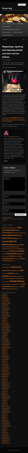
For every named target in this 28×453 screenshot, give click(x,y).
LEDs (22, 276)
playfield (9, 284)
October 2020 (5, 329)
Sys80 (19, 254)
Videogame (18, 258)
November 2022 (5, 308)
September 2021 (5, 315)
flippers (11, 273)
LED (20, 276)
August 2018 (5, 359)
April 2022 (4, 311)
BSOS (8, 270)
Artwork (15, 227)
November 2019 (5, 344)
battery (4, 270)
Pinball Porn (20, 248)
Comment (7, 178)
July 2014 (4, 400)
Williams (7, 118)
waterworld (11, 289)
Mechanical (17, 245)
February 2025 (5, 299)
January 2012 (5, 437)
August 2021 (5, 317)
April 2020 (4, 338)
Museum (4, 247)
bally (13, 267)
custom (18, 270)
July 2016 (4, 377)
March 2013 (4, 420)
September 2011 (5, 443)
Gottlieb (5, 241)
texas (17, 286)
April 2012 (4, 432)
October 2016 (5, 374)
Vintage (22, 258)
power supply (13, 284)
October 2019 (5, 346)
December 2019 (5, 343)
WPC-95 (15, 118)
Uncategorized (7, 258)
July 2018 (4, 361)
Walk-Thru (5, 289)
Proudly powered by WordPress (14, 450)
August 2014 (5, 399)
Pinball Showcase (5, 251)
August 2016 (5, 376)
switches (19, 120)
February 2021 (5, 324)
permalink (10, 121)
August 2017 (5, 370)
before (18, 230)
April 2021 (4, 321)
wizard (16, 288)
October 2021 (5, 314)
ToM (19, 286)
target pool (13, 286)
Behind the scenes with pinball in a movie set (11, 29)
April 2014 (4, 405)
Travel (20, 256)
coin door (7, 120)
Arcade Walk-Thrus (10, 227)
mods (11, 278)
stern (4, 286)
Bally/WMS (14, 117)
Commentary (15, 232)
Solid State (10, 253)
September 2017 (5, 368)
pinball (22, 278)
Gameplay (14, 238)
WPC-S (18, 118)
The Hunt (12, 256)
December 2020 (5, 326)
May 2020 (4, 336)
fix (7, 273)
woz (18, 288)
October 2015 (5, 385)
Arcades (4, 228)
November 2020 (5, 327)
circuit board (13, 270)
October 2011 (5, 441)
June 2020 (4, 335)
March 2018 (4, 364)
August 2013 (5, 412)
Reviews (3, 253)
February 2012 (5, 435)
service (15, 120)
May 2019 (4, 352)
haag (10, 276)
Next (24, 39)
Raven (17, 284)
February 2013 (5, 421)
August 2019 (5, 349)
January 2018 (5, 365)
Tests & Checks (5, 256)
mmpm (8, 278)
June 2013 (4, 415)
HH (13, 276)
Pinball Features (6, 248)
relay (20, 284)
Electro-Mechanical (10, 235)
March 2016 (4, 382)
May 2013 (4, 417)
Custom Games (22, 232)
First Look (6, 238)
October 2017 (5, 367)
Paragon (18, 278)
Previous (4, 39)
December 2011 (5, 438)
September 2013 (5, 411)
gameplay (17, 273)
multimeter (11, 120)
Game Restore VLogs (6, 26)
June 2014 (4, 402)
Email (7, 203)
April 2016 (4, 381)
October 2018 (5, 358)
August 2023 (5, 305)
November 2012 (5, 424)
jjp (18, 276)
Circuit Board (7, 233)
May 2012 (4, 431)
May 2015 (4, 393)
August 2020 (5, 332)
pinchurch (4, 284)
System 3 (23, 253)
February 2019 (5, 356)
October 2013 (5, 409)
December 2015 (5, 384)
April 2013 (4, 418)
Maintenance (7, 244)
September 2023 (5, 303)
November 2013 (5, 408)
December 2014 (5, 396)
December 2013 (5, 406)
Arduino (9, 267)
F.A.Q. (14, 23)
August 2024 (5, 300)
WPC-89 (11, 118)
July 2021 (4, 318)
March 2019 (4, 355)
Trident (22, 286)
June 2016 (4, 379)
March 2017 (4, 371)
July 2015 (4, 390)
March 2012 (4, 434)
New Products (15, 247)
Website (6, 210)
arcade (5, 267)
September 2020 (5, 330)
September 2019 (5, 347)
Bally (20, 227)
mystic (14, 278)
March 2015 (4, 394)
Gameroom (20, 238)
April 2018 (4, 362)
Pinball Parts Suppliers (17, 32)
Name (7, 196)
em (22, 270)
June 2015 (4, 391)
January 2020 (5, 341)
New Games (9, 247)
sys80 (8, 286)
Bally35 (12, 230)
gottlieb (5, 276)
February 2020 (5, 340)
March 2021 (4, 323)
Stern (16, 254)
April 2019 (4, 353)
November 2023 (5, 302)
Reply (5, 161)
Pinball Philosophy (13, 248)
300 (2, 267)
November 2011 (5, 440)
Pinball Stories (14, 251)
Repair (21, 251)
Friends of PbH (20, 23)
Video (14, 258)
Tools (17, 256)
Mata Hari (4, 278)
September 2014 (5, 397)
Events (20, 235)
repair (23, 284)
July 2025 (4, 294)
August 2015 (5, 388)
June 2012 (4, 429)
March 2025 (4, 297)
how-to (15, 276)
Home (3, 23)
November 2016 (5, 373)
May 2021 (4, 320)
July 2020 (4, 333)
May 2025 (4, 296)
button (3, 120)
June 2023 (4, 306)
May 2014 (4, 403)
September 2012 (5, 426)
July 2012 (4, 428)
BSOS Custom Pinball (6, 32)
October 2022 (5, 309)
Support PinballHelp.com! (7, 35)
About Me (9, 23)
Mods (22, 245)
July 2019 (4, 350)
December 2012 (5, 423)
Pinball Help (7, 8)
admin (24, 120)
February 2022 (5, 312)
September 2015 (5, 387)
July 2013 (4, 414)
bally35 (18, 267)
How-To (18, 117)
